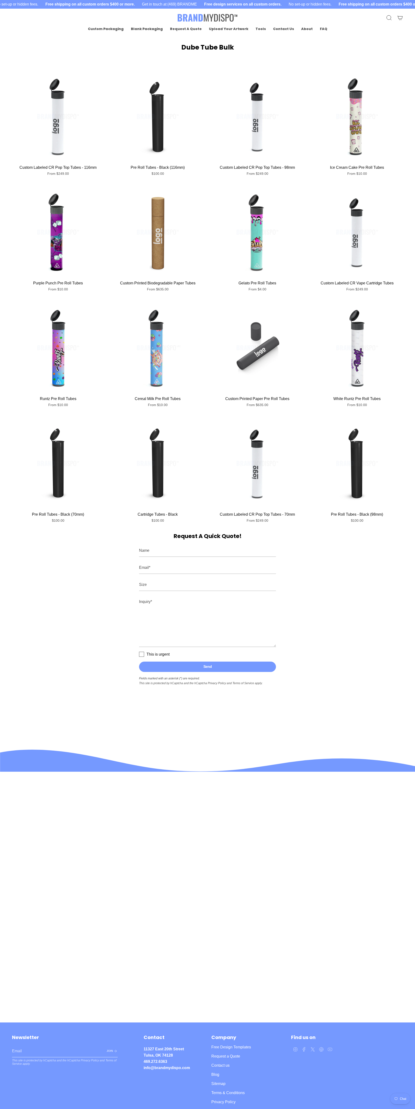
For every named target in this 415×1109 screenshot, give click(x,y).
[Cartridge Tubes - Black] (158, 463)
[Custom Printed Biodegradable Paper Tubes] (158, 232)
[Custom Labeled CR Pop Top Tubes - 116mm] (58, 116)
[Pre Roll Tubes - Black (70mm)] (58, 463)
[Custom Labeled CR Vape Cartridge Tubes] (357, 232)
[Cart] (400, 18)
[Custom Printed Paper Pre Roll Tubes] (257, 348)
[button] (105, 29)
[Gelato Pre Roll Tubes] (257, 232)
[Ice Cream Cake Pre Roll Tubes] (357, 116)
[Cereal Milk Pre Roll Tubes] (158, 348)
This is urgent (158, 654)
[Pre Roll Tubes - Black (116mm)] (158, 116)
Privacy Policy (217, 683)
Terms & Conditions (228, 1093)
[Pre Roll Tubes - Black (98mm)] (357, 463)
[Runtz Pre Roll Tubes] (58, 348)
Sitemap (218, 1084)
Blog (215, 1074)
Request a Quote (225, 1056)
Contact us (220, 1065)
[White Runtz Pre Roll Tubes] (357, 348)
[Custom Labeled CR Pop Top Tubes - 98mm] (257, 116)
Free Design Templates (231, 1047)
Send (207, 666)
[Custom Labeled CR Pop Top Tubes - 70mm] (257, 463)
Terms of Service (243, 683)
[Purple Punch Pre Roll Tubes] (58, 232)
